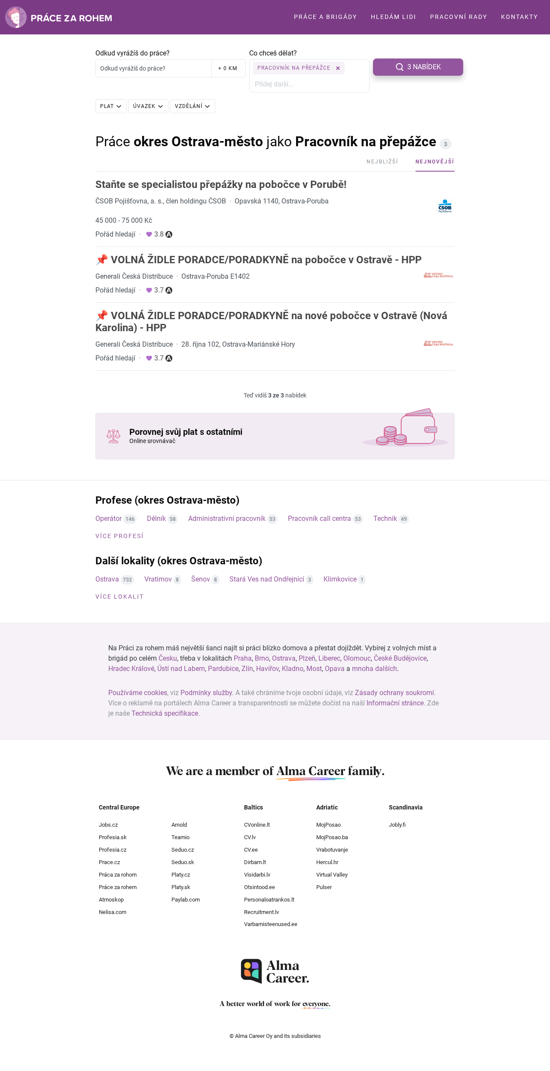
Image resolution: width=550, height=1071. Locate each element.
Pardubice (223, 669)
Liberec (329, 658)
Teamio (180, 837)
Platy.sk (180, 887)
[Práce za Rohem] (58, 17)
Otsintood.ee (259, 887)
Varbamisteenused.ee (270, 924)
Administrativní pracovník (227, 518)
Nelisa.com (112, 912)
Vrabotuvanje (332, 849)
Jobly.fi (397, 825)
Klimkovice (340, 579)
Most (314, 669)
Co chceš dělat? (273, 53)
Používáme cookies (137, 693)
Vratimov (158, 579)
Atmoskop (111, 899)
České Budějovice (400, 658)
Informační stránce (395, 703)
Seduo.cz (182, 849)
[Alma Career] (275, 971)
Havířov (267, 669)
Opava (335, 669)
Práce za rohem (118, 887)
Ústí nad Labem (181, 669)
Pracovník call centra (319, 518)
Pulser (324, 887)
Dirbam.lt (255, 862)
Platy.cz (180, 874)
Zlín (247, 669)
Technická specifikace (164, 713)
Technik (385, 518)
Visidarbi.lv (257, 874)
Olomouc (357, 658)
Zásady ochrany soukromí (394, 693)
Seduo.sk (182, 862)
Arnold (179, 825)
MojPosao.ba (332, 837)
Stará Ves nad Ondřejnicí (266, 579)
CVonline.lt (257, 825)
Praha (243, 658)
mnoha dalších (374, 669)
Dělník (156, 518)
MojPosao (328, 825)
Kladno (292, 669)
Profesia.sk (113, 837)
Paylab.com (185, 899)
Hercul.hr (327, 862)
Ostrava (107, 579)
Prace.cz (109, 862)
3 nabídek (424, 67)
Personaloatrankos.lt (269, 899)
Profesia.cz (112, 849)
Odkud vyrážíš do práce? (132, 53)
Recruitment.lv (261, 912)
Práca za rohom (118, 874)
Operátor (108, 518)
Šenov (200, 579)
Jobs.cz (108, 825)
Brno (262, 658)
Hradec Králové (131, 669)
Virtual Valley (332, 874)
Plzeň (307, 658)
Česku (168, 658)
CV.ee (251, 849)
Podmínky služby (206, 693)
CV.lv (250, 837)
